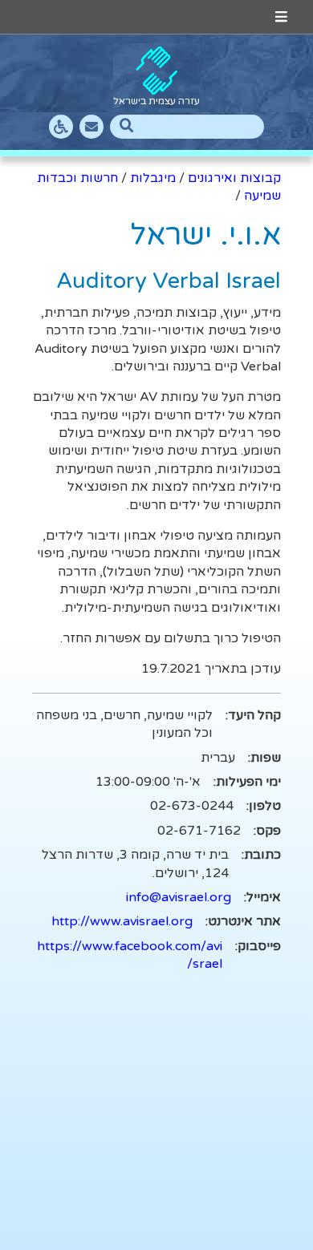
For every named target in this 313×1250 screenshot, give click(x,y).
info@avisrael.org (178, 897)
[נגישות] (61, 127)
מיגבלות (153, 178)
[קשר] (91, 127)
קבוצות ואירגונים (234, 178)
